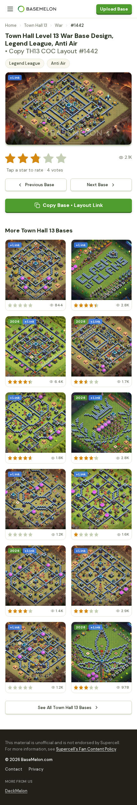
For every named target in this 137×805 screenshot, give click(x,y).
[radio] (10, 158)
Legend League (24, 63)
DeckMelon (16, 791)
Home (11, 25)
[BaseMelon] (37, 9)
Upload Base (114, 9)
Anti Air (58, 63)
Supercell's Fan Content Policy (86, 749)
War (59, 25)
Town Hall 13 (35, 25)
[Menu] (10, 9)
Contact (13, 769)
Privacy (36, 769)
